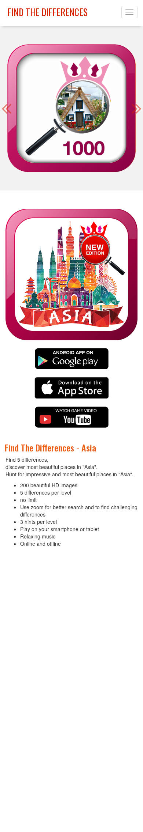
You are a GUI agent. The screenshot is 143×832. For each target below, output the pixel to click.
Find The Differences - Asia (50, 447)
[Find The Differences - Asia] (72, 361)
